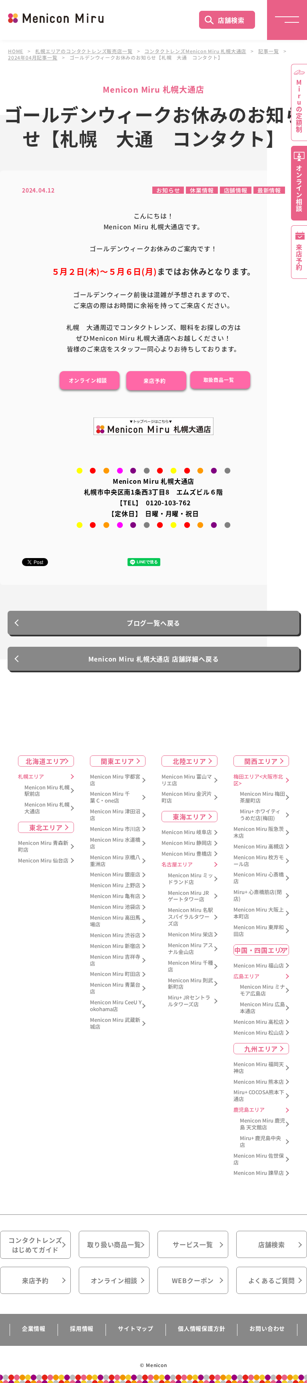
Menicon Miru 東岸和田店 (258, 931)
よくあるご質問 (271, 1280)
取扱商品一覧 (218, 380)
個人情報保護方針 (201, 1328)
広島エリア (246, 976)
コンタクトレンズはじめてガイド (35, 1244)
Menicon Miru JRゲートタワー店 (188, 896)
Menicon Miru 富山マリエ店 (186, 780)
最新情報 (269, 190)
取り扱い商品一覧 (114, 1244)
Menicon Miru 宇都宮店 (115, 780)
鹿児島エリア (249, 1110)
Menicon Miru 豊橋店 (186, 853)
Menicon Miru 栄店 (190, 934)
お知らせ (168, 190)
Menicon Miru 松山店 (258, 1032)
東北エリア (46, 827)
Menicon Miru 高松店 (258, 1022)
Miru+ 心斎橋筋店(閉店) (257, 895)
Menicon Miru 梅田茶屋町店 (262, 797)
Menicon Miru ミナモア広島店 (262, 990)
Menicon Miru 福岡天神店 (258, 1068)
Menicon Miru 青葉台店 (115, 988)
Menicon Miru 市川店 (115, 829)
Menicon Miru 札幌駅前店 (47, 791)
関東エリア (117, 761)
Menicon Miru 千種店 (190, 966)
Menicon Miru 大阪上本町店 (258, 913)
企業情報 (34, 1328)
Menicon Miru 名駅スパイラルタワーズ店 (190, 917)
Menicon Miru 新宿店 (115, 946)
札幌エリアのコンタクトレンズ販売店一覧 (83, 51)
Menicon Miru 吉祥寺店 (115, 960)
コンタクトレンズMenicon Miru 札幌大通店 (195, 51)
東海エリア (189, 816)
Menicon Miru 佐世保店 (258, 1159)
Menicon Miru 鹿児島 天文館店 (262, 1124)
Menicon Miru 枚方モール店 (258, 861)
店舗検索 (231, 20)
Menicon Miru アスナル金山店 (190, 949)
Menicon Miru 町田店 (115, 974)
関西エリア (261, 761)
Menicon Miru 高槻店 (258, 846)
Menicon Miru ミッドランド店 (190, 879)
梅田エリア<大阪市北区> (258, 780)
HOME (15, 51)
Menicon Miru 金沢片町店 (186, 797)
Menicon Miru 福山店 (258, 965)
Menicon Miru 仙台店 (43, 860)
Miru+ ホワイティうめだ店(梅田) (260, 815)
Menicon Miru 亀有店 (115, 896)
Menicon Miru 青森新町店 (43, 846)
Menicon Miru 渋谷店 (115, 935)
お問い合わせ (267, 1328)
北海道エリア (46, 761)
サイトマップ (136, 1328)
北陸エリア (189, 761)
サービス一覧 (193, 1244)
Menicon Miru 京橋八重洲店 (115, 861)
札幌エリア (31, 776)
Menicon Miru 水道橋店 (115, 843)
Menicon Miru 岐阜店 (186, 832)
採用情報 (82, 1328)
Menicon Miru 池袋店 (115, 907)
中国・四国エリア (261, 950)
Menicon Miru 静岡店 (186, 843)
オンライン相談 (114, 1280)
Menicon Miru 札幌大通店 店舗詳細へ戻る (153, 659)
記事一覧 (268, 51)
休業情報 (201, 190)
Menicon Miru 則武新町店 (190, 984)
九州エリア (261, 1048)
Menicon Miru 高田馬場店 (115, 921)
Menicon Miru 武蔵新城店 (115, 1023)
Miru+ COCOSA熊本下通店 (258, 1096)
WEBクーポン (193, 1280)
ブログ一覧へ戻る (153, 623)
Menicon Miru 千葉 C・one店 (110, 797)
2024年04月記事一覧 (33, 57)
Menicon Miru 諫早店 (258, 1173)
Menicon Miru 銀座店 (115, 874)
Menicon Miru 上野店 (115, 885)
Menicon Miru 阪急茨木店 (258, 832)
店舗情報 (235, 190)
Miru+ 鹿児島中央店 (260, 1142)
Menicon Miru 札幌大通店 (47, 808)
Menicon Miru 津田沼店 (115, 815)
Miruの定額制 (299, 106)
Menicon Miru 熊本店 (258, 1082)
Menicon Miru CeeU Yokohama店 (116, 1006)
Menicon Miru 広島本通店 (262, 1008)
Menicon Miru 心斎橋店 (258, 878)
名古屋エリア (177, 864)
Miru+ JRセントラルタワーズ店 (189, 1001)
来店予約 (154, 380)
